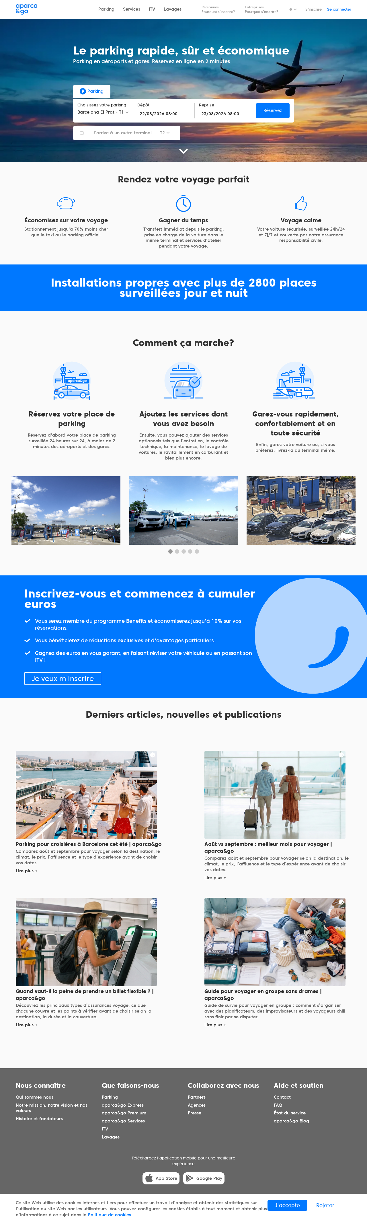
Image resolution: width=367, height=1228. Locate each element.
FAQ (278, 1105)
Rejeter (325, 1205)
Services (131, 9)
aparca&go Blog (291, 1121)
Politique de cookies (109, 1214)
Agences (197, 1105)
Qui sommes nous (34, 1096)
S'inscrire (313, 9)
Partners (197, 1096)
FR (290, 9)
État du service (290, 1113)
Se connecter (339, 9)
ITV (152, 9)
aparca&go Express (123, 1105)
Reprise (206, 105)
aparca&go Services (123, 1121)
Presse (194, 1113)
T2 (162, 132)
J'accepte (287, 1205)
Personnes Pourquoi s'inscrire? (218, 9)
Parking (106, 9)
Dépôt (143, 105)
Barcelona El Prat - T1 (100, 112)
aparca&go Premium (124, 1113)
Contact (282, 1096)
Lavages (172, 9)
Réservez (272, 110)
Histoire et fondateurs (39, 1118)
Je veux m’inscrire (63, 678)
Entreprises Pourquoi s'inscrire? (261, 9)
